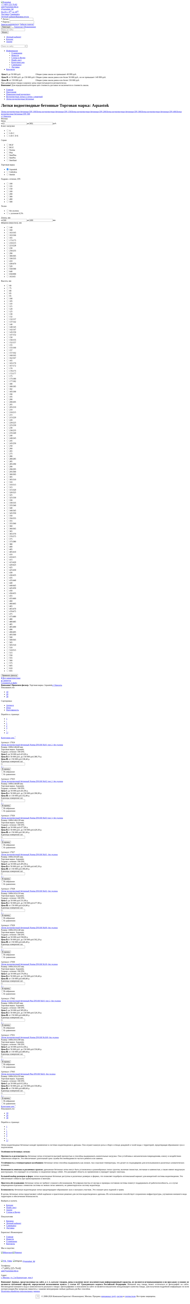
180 (10, 384)
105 (10, 301)
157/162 (12, 353)
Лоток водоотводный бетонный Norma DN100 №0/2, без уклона (29, 891)
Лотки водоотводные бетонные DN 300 (123, 112)
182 (10, 389)
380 (10, 544)
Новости (15, 55)
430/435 (12, 575)
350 (10, 516)
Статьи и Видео (18, 58)
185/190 (12, 392)
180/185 (12, 386)
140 (10, 227)
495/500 (12, 635)
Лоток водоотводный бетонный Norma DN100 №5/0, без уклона (29, 964)
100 (10, 184)
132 (10, 317)
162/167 (12, 358)
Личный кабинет (13, 37)
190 (10, 394)
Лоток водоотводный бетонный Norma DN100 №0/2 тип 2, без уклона (32, 781)
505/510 (12, 645)
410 (10, 261)
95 (10, 296)
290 (10, 253)
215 (10, 415)
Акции (9, 41)
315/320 (12, 490)
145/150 (12, 332)
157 (10, 350)
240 (10, 435)
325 (10, 495)
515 (10, 653)
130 (10, 314)
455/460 (12, 598)
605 (10, 666)
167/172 (12, 366)
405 (10, 549)
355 (10, 521)
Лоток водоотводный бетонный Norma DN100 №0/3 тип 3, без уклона (32, 818)
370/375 (12, 536)
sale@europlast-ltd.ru (9, 7)
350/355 (12, 518)
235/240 (12, 433)
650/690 (12, 274)
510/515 (12, 650)
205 (10, 404)
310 (10, 482)
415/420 (12, 562)
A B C (11, 133)
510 (10, 647)
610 (10, 668)
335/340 (12, 505)
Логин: (5, 19)
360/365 (12, 529)
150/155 (12, 340)
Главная (9, 1237)
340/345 (12, 510)
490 (10, 629)
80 (10, 291)
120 (10, 309)
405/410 (12, 552)
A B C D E (13, 136)
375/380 (12, 541)
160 (10, 191)
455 (10, 596)
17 (7, 733)
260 (10, 448)
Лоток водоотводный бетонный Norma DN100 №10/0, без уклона (30, 1037)
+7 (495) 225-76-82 (9, 4)
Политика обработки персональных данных (20, 1291)
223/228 (12, 245)
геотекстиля (130, 1296)
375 (10, 539)
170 (10, 368)
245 (10, 441)
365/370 (12, 534)
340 (10, 508)
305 (10, 477)
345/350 (12, 513)
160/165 (12, 355)
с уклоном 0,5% (16, 213)
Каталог (9, 39)
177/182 (12, 381)
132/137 (12, 319)
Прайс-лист (16, 60)
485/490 (12, 627)
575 (10, 663)
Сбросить (57, 685)
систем (120, 1296)
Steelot (12, 174)
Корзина (10, 1221)
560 (10, 660)
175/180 (12, 379)
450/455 (12, 593)
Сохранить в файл (9, 683)
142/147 (12, 329)
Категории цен (18, 62)
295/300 (12, 472)
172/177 (12, 373)
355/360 (12, 523)
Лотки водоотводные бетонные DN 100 (18, 112)
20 (7, 694)
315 (10, 487)
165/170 (12, 363)
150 (10, 189)
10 (7, 692)
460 (10, 601)
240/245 (12, 438)
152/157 (12, 342)
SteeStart (13, 160)
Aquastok (13, 169)
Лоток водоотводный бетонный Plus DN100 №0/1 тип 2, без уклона (31, 1001)
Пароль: (5, 22)
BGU (11, 147)
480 (10, 619)
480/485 (12, 622)
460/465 (12, 603)
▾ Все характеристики (10, 678)
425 (10, 567)
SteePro (12, 158)
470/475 (12, 611)
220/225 (12, 423)
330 (10, 500)
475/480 (12, 616)
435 (10, 578)
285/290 (12, 464)
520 (10, 266)
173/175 (12, 240)
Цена (8, 708)
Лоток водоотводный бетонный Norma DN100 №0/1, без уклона (29, 854)
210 (10, 410)
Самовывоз (16, 65)
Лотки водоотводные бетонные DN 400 (158, 112)
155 (10, 345)
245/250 (12, 443)
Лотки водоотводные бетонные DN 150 (53, 112)
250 (10, 446)
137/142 (12, 322)
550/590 (12, 269)
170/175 (12, 371)
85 (10, 293)
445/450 (12, 588)
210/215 (12, 243)
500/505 (12, 640)
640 (10, 271)
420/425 (12, 565)
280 (10, 456)
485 (10, 624)
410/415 (12, 557)
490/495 (12, 632)
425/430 (12, 570)
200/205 (12, 402)
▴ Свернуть (6, 680)
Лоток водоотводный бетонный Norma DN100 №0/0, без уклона (29, 928)
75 (10, 288)
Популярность (12, 710)
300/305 (12, 256)
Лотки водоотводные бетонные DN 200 (88, 112)
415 (10, 560)
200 (10, 194)
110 (10, 186)
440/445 (12, 585)
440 (10, 583)
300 (10, 196)
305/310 (12, 479)
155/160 (12, 348)
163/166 (12, 235)
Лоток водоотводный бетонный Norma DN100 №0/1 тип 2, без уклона (32, 745)
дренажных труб (108, 1296)
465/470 (12, 609)
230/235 (12, 430)
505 (10, 642)
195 (10, 397)
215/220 (12, 417)
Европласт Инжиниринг (25, 27)
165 (10, 238)
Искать (4, 32)
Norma (12, 150)
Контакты (10, 69)
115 (10, 306)
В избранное (9, 772)
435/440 (12, 580)
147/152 (12, 335)
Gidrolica (13, 172)
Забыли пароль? (27, 24)
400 (10, 199)
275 (10, 454)
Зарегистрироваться (10, 24)
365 (10, 531)
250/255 (12, 251)
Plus (11, 152)
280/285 (12, 459)
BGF (11, 145)
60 (10, 286)
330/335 (12, 258)
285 (10, 461)
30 (7, 696)
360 (10, 526)
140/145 (12, 327)
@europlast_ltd (7, 9)
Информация (12, 51)
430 (10, 572)
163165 (12, 276)
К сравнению (9, 774)
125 (10, 311)
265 (10, 451)
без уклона (14, 211)
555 (10, 658)
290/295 (12, 469)
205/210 (12, 407)
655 (10, 671)
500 (10, 202)
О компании (16, 53)
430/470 (12, 264)
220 (10, 420)
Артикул (10, 705)
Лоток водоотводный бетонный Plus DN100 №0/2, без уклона (28, 1074)
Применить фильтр (9, 675)
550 (10, 655)
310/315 (12, 485)
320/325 (12, 492)
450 (10, 591)
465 (10, 606)
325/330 (12, 497)
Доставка (15, 67)
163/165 (12, 233)
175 (10, 376)
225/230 (12, 425)
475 (10, 614)
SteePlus (12, 155)
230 (10, 248)
